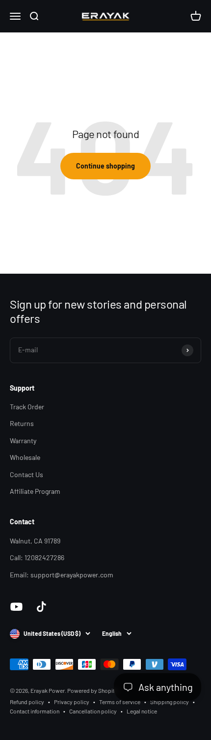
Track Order (27, 406)
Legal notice (142, 711)
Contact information (34, 711)
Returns (22, 423)
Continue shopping (105, 166)
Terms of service (119, 701)
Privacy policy (71, 701)
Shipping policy (169, 701)
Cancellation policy (93, 711)
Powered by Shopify (92, 690)
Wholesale (25, 457)
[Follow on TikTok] (41, 606)
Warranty (23, 440)
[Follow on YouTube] (16, 606)
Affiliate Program (35, 491)
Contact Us (26, 474)
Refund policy (27, 701)
